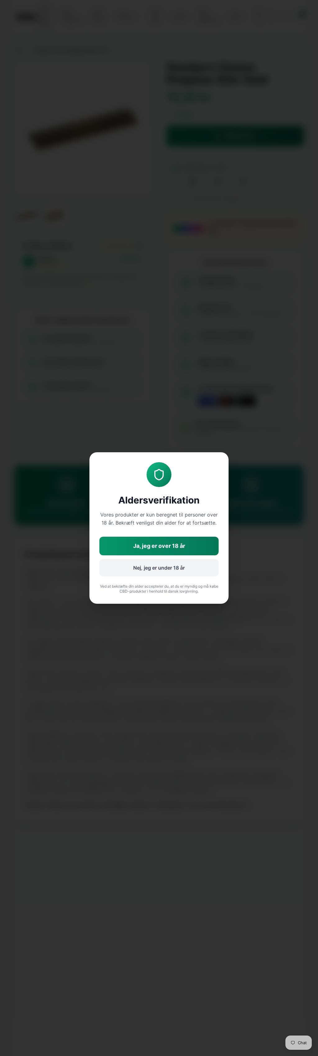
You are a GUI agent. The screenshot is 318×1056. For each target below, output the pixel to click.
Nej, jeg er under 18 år (159, 568)
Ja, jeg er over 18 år (159, 546)
